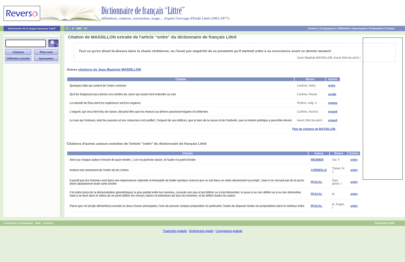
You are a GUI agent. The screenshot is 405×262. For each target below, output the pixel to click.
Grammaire (375, 28)
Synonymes (359, 28)
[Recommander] (85, 28)
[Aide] (67, 28)
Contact (389, 28)
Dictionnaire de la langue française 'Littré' (32, 28)
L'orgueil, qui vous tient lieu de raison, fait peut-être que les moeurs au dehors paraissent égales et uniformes (139, 111)
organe (333, 103)
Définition (344, 28)
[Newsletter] (79, 28)
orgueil (332, 111)
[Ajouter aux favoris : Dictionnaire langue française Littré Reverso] (73, 28)
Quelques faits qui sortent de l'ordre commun (98, 85)
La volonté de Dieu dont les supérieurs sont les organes (105, 103)
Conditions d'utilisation (18, 223)
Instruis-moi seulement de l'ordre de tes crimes (99, 170)
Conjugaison (328, 28)
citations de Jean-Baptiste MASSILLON (109, 69)
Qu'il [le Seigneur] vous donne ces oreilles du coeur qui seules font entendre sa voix (123, 94)
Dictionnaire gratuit (201, 231)
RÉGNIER (317, 159)
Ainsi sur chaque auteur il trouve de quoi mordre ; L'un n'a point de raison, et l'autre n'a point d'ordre (133, 159)
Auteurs (313, 28)
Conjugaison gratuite (229, 231)
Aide (38, 223)
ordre (331, 85)
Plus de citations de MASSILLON (313, 129)
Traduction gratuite (175, 231)
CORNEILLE (319, 170)
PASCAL (316, 182)
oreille (332, 94)
